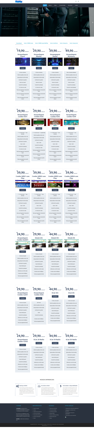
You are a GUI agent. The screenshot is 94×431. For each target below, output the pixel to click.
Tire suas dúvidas (62, 5)
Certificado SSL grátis (53, 411)
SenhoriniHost (50, 425)
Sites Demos (70, 5)
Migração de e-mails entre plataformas (72, 408)
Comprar (22, 68)
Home (45, 5)
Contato (76, 5)
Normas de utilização (37, 413)
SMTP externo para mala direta (71, 415)
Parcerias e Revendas (37, 416)
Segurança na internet (53, 408)
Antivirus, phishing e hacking (54, 414)
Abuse (51, 418)
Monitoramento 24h (53, 416)
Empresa (50, 5)
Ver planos (23, 128)
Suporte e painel (36, 408)
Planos (55, 5)
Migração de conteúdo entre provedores (70, 410)
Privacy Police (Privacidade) (38, 414)
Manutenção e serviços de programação (69, 413)
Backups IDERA (52, 413)
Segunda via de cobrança (38, 411)
